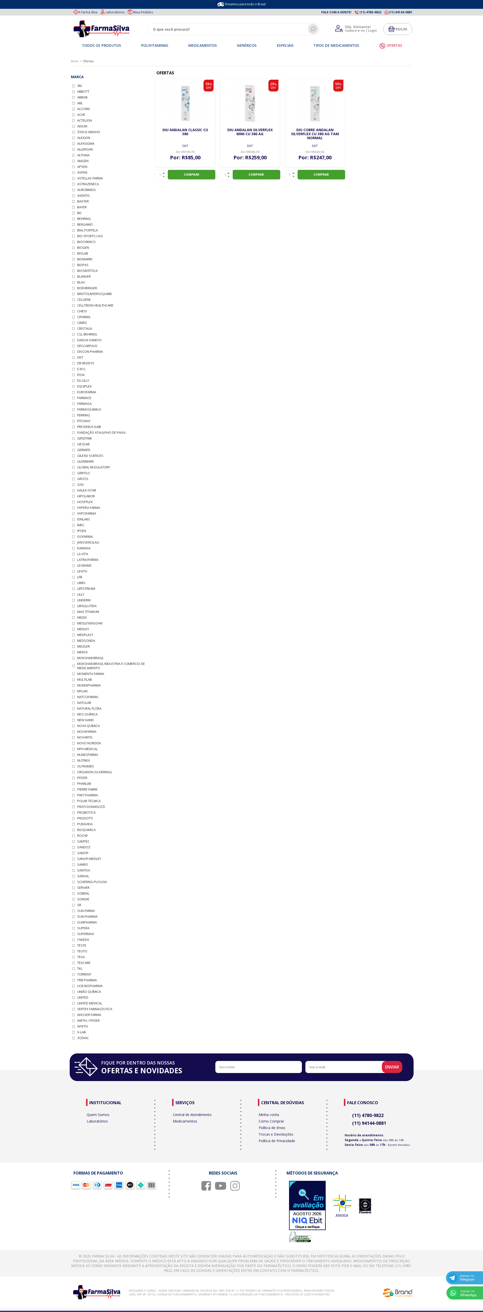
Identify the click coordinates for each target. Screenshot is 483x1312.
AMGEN (83, 161)
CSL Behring (87, 334)
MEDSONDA (86, 641)
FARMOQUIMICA (89, 409)
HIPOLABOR (86, 496)
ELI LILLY (83, 380)
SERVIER (83, 888)
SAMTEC (83, 841)
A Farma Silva (87, 12)
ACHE (81, 115)
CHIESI (82, 311)
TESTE (81, 945)
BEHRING (84, 219)
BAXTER (83, 201)
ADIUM (82, 126)
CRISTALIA (84, 328)
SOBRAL (83, 893)
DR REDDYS (85, 363)
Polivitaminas (154, 45)
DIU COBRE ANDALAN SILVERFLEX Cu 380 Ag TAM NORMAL (315, 133)
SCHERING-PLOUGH (92, 882)
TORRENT (84, 974)
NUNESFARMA (87, 755)
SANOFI (82, 853)
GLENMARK (85, 461)
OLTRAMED (85, 766)
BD (79, 213)
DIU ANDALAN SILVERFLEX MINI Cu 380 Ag (250, 131)
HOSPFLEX (85, 502)
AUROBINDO (86, 190)
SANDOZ (83, 847)
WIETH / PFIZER (88, 1020)
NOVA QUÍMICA (88, 726)
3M (79, 86)
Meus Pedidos (143, 12)
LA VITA (82, 554)
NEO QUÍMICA (87, 714)
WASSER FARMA (89, 1015)
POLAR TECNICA (89, 801)
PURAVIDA (85, 824)
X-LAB (81, 1032)
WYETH (82, 1026)
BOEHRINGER (87, 288)
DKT (80, 357)
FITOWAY (84, 421)
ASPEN (82, 172)
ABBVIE (82, 97)
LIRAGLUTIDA (87, 606)
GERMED (83, 450)
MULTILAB (84, 679)
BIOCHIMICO (86, 242)
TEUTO (82, 951)
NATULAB (84, 703)
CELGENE (84, 300)
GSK (80, 484)
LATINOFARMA (87, 560)
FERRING (83, 415)
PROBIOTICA (86, 812)
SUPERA (83, 928)
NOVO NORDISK (89, 743)
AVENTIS (83, 195)
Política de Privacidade (277, 1140)
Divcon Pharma (90, 352)
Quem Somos (98, 1114)
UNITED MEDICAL (89, 1003)
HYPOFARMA (86, 513)
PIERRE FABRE (87, 789)
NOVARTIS (85, 737)
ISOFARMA (85, 536)
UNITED (82, 997)
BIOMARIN (84, 259)
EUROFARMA (86, 392)
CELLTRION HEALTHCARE (95, 305)
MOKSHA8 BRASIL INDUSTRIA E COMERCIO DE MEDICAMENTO (111, 666)
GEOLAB (83, 444)
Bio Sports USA (90, 236)
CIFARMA (83, 317)
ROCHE (82, 836)
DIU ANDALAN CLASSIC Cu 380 (185, 131)
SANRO (82, 864)
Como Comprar (271, 1121)
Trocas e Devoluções (276, 1134)
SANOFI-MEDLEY (89, 859)
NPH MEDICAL (87, 749)
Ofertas (394, 45)
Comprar (191, 174)
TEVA (81, 957)
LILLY (80, 594)
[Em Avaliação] (307, 1206)
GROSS (82, 479)
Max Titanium (88, 612)
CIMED (82, 323)
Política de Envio (272, 1127)
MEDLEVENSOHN (89, 623)
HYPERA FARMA (88, 508)
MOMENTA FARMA (90, 674)
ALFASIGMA (85, 143)
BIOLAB (82, 253)
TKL (80, 968)
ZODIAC (83, 1038)
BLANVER (84, 276)
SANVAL (83, 876)
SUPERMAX (85, 934)
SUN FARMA (86, 911)
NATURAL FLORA (89, 708)
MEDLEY (83, 629)
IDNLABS (83, 519)
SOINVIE (83, 899)
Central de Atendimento (192, 1114)
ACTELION (84, 120)
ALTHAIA (83, 155)
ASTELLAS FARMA (90, 178)
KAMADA (83, 548)
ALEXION (83, 138)
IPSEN (81, 531)
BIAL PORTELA (87, 230)
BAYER (82, 207)
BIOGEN (83, 248)
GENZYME (84, 438)
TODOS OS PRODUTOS (101, 45)
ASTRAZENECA (88, 184)
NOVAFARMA (86, 732)
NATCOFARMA (87, 697)
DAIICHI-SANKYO (89, 340)
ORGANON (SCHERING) (94, 772)
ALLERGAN (85, 149)
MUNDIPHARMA (89, 685)
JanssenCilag (88, 542)
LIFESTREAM (86, 589)
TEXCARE (84, 963)
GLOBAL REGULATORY (93, 467)
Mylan (82, 691)
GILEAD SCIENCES (90, 456)
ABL (80, 103)
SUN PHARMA (87, 916)
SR (79, 905)
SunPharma (87, 922)
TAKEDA (83, 940)
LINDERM (84, 600)
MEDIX (82, 617)
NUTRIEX (83, 760)
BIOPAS (83, 265)
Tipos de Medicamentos (336, 45)
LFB (79, 577)
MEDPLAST (85, 635)
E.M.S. (81, 369)
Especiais (285, 45)
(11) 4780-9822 (368, 1115)
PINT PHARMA (87, 795)
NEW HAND (85, 720)
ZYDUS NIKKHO (88, 132)
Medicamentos (202, 45)
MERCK (82, 652)
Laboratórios (115, 12)
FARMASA (84, 404)
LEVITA (82, 571)
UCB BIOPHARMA (90, 986)
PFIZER (82, 778)
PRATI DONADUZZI (91, 807)
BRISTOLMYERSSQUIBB (94, 294)
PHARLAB (84, 784)
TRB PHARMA (87, 980)
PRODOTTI (85, 818)
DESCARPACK (87, 346)
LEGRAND (84, 565)
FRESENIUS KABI (89, 427)
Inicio (74, 61)
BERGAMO (85, 224)
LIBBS (81, 583)
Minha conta (269, 1114)
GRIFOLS (83, 473)
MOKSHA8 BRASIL (90, 658)
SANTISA (83, 870)
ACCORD (83, 109)
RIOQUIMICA (86, 830)
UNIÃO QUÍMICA (89, 992)
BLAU (81, 282)
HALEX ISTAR (86, 490)
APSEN (82, 167)
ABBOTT (83, 91)
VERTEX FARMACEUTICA (94, 1009)
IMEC (81, 525)
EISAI (81, 375)
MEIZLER (83, 646)
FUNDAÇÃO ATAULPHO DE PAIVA (101, 432)
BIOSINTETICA (87, 271)
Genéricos (247, 45)
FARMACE (84, 398)
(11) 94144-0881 (369, 1123)
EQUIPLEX (84, 386)
